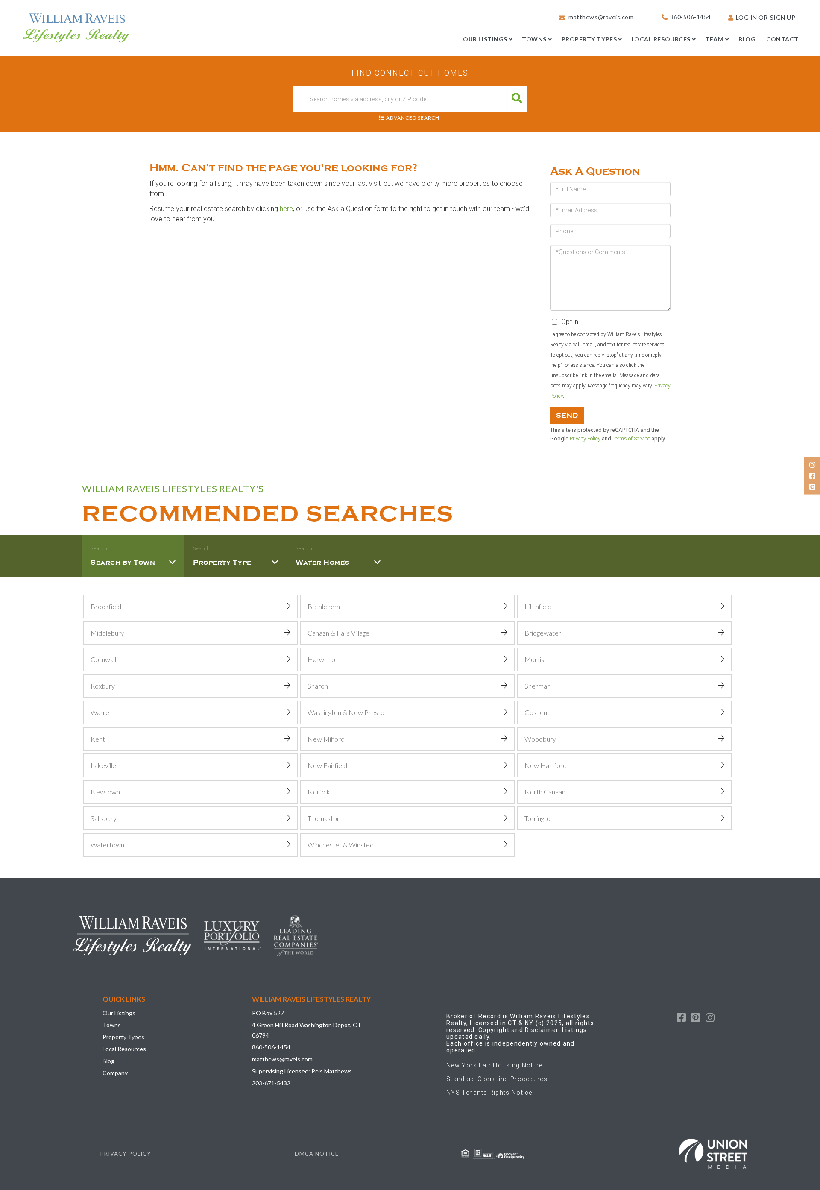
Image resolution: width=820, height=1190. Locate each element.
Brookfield (106, 606)
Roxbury (103, 686)
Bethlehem (324, 606)
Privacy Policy (585, 438)
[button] (517, 99)
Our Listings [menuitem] (485, 39)
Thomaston (324, 818)
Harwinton (323, 659)
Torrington (539, 818)
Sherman (537, 686)
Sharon (318, 686)
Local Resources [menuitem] (661, 39)
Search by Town (123, 562)
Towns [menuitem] (534, 39)
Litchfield (537, 606)
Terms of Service (631, 438)
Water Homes (322, 562)
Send (567, 415)
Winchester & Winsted (341, 845)
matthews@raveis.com (600, 17)
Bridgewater (542, 633)
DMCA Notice (317, 1153)
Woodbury (540, 739)
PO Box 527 (268, 1013)
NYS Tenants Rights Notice (489, 1092)
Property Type (222, 562)
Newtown (105, 792)
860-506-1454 (690, 17)
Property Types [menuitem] (589, 39)
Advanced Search (412, 117)
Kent (98, 739)
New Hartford (545, 765)
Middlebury (107, 633)
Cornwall (103, 659)
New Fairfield (327, 765)
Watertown (107, 845)
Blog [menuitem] (747, 39)
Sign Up (783, 17)
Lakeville (103, 765)
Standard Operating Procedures (497, 1079)
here (286, 209)
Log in (746, 17)
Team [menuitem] (714, 39)
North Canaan (544, 792)
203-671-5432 (271, 1083)
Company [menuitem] (115, 1072)
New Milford (326, 739)
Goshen (535, 712)
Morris (534, 659)
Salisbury (104, 818)
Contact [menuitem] (782, 39)
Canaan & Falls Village (338, 633)
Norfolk (319, 792)
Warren (102, 712)
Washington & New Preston (348, 712)
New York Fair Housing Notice (494, 1065)
